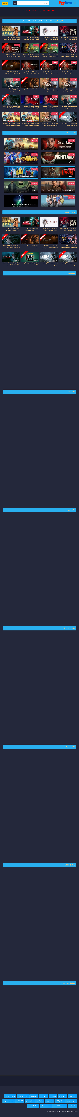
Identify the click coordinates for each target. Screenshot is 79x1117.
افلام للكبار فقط (22, 1096)
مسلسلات (53, 1096)
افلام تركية (49, 1101)
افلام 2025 (20, 1101)
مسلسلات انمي (33, 1105)
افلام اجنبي (72, 1096)
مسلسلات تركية (45, 1105)
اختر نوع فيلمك (71, 1101)
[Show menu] (75, 3)
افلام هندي (34, 1096)
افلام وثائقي (29, 1101)
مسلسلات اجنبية (10, 1096)
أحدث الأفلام (47, 21)
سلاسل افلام (59, 1101)
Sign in (5, 3)
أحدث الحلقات (35, 21)
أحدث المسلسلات (22, 21)
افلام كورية (40, 1101)
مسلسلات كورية (8, 1101)
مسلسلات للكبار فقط (60, 1105)
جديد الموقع (57, 21)
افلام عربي (62, 1096)
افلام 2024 (43, 1096)
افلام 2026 (72, 1105)
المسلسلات (70, 133)
